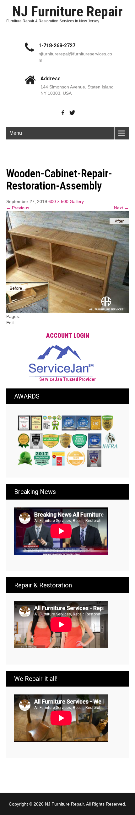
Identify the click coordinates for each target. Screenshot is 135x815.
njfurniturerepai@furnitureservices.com (75, 57)
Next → (121, 207)
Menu (15, 133)
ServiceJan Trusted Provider (67, 379)
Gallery (77, 201)
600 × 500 (58, 201)
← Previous (17, 207)
